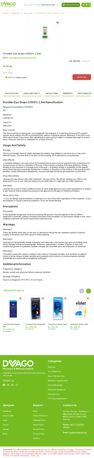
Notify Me (81, 77)
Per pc (9, 66)
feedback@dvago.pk (78, 432)
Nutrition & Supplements (58, 381)
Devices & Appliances (57, 390)
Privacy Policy (38, 434)
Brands (6, 429)
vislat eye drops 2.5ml (79, 324)
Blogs (5, 434)
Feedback (7, 411)
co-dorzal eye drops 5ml (35, 324)
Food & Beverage (55, 385)
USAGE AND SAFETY (31, 93)
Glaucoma (28, 13)
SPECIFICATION (11, 93)
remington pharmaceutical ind (22, 58)
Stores (5, 425)
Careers (36, 438)
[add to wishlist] (57, 22)
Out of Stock (8, 73)
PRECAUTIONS (51, 93)
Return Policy (38, 425)
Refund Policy (38, 429)
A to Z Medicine (54, 372)
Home (5, 13)
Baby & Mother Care (56, 376)
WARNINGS (67, 93)
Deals (5, 420)
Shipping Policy (39, 420)
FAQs (35, 411)
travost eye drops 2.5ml (57, 324)
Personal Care (54, 394)
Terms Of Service (40, 416)
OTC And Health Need (57, 399)
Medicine (16, 13)
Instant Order (8, 416)
